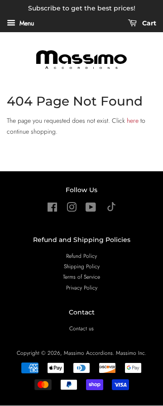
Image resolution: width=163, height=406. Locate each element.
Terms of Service (81, 276)
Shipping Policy (82, 266)
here (133, 120)
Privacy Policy (81, 287)
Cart (148, 23)
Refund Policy (81, 256)
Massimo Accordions (88, 353)
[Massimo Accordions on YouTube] (91, 209)
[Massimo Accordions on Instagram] (72, 209)
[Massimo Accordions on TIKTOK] (111, 209)
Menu (26, 23)
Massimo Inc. (131, 353)
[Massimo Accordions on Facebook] (52, 209)
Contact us (81, 328)
